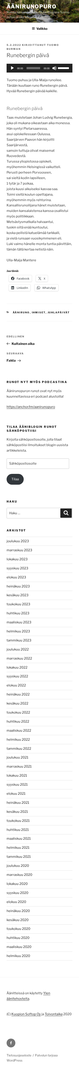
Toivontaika (54, 1014)
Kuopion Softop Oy (26, 1014)
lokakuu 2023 (17, 559)
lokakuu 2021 (17, 776)
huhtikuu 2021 (18, 830)
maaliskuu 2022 (19, 731)
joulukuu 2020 (18, 866)
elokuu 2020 (16, 902)
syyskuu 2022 (17, 676)
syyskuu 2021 (17, 785)
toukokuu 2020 (18, 929)
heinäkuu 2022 (18, 694)
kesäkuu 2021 (17, 812)
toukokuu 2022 (18, 712)
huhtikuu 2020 (18, 938)
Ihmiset (39, 312)
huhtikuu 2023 (18, 613)
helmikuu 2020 (18, 956)
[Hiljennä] (54, 68)
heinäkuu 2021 (18, 803)
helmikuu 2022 (18, 740)
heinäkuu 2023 (18, 586)
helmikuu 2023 (18, 631)
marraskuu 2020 (19, 875)
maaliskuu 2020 (19, 947)
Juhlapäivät (59, 312)
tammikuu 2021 (19, 857)
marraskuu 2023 (19, 550)
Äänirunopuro (32, 6)
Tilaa (15, 479)
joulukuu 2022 (18, 649)
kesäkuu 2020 (18, 920)
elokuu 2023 (16, 577)
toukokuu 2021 (18, 821)
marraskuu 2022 (19, 658)
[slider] (64, 68)
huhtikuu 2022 (18, 721)
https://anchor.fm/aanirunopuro (31, 407)
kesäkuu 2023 (18, 595)
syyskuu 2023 (17, 568)
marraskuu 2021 (19, 766)
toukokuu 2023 (18, 604)
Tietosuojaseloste (19, 1055)
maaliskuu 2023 (19, 622)
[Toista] (12, 68)
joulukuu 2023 (18, 541)
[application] (39, 68)
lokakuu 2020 (17, 884)
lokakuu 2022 (17, 667)
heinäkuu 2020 (18, 911)
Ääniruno (21, 312)
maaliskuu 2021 (19, 839)
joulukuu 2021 (17, 757)
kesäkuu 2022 (17, 703)
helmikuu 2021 (18, 848)
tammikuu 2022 (19, 749)
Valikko (41, 28)
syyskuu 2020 (17, 893)
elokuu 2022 (16, 685)
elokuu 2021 (16, 794)
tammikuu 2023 (19, 640)
